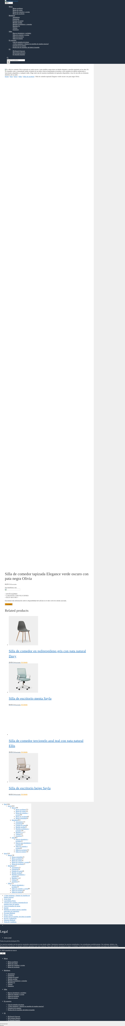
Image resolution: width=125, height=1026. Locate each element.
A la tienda (9, 604)
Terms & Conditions (10, 922)
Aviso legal (7, 899)
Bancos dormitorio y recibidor (22, 33)
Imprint (6, 908)
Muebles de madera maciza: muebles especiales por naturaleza (15, 910)
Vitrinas (15, 28)
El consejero (12, 40)
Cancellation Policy (10, 901)
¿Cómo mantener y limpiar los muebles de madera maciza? (31, 44)
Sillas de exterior (18, 38)
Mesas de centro (18, 10)
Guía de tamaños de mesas (21, 42)
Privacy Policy (8, 915)
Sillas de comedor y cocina (21, 35)
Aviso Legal (7, 938)
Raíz (11, 76)
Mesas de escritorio (18, 13)
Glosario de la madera (19, 45)
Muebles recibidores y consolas (22, 24)
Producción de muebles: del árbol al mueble (26, 47)
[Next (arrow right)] (3, 1025)
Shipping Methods (9, 920)
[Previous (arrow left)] (1, 1025)
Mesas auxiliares (18, 8)
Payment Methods (9, 913)
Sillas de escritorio (18, 37)
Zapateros (16, 29)
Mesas (11, 6)
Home (7, 76)
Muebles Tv (16, 26)
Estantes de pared (18, 21)
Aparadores (16, 17)
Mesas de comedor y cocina (21, 12)
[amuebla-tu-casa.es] (11, 1)
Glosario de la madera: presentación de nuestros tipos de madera (16, 903)
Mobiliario (12, 15)
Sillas (10, 31)
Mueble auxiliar (17, 22)
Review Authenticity (10, 918)
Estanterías (16, 19)
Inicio (15, 76)
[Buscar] (8, 62)
